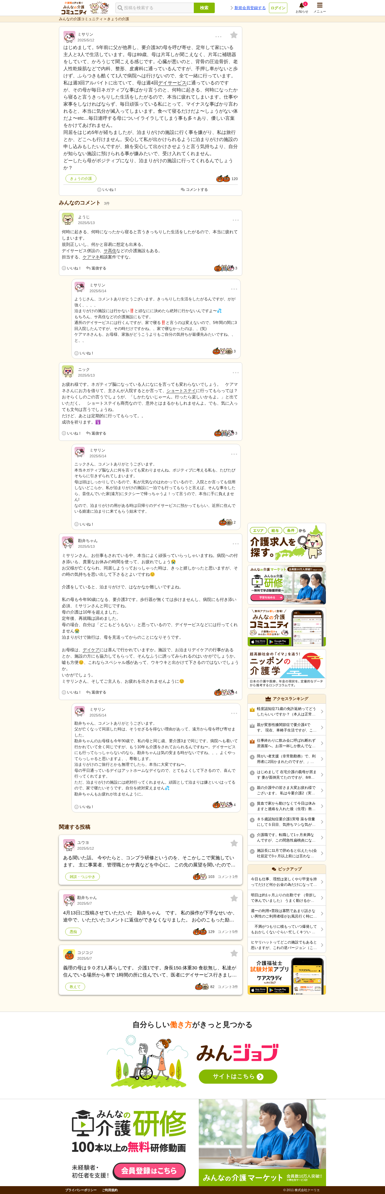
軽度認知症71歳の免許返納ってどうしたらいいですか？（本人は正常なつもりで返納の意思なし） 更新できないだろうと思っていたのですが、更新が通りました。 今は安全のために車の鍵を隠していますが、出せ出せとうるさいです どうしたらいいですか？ (287, 712)
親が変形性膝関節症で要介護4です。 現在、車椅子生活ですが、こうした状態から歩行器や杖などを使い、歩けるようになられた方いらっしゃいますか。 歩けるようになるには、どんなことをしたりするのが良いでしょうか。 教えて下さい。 (287, 728)
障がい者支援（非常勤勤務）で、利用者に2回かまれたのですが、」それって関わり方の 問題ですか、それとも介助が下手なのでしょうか (287, 759)
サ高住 (110, 250)
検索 (204, 8)
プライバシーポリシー (81, 1190)
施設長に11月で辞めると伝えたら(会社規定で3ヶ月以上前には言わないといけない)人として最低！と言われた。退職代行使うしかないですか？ (287, 853)
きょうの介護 (118, 19)
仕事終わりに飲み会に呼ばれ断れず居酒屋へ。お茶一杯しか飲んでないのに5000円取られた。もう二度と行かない (287, 743)
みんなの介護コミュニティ (81, 19)
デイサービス (172, 82)
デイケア (91, 650)
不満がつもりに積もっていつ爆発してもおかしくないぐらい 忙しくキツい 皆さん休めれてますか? (284, 929)
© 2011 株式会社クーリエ (301, 1190)
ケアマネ (91, 257)
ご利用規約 (110, 1190)
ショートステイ (181, 390)
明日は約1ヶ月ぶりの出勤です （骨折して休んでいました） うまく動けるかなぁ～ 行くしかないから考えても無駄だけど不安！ (283, 898)
